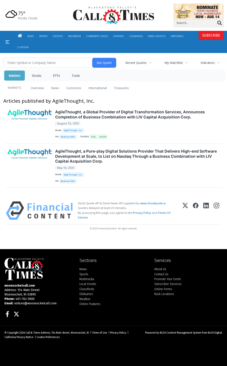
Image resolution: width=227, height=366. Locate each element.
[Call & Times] (38, 269)
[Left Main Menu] (7, 42)
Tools (76, 75)
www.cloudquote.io (153, 203)
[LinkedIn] (206, 210)
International (97, 88)
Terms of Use (99, 332)
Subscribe (211, 35)
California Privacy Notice (18, 337)
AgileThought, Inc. (73, 130)
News (55, 88)
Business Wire (68, 137)
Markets (14, 75)
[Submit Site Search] (220, 23)
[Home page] (113, 15)
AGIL (93, 137)
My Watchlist (173, 63)
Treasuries (121, 88)
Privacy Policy (142, 213)
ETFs (56, 75)
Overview (37, 88)
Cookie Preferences (48, 337)
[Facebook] (195, 210)
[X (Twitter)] (185, 210)
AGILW (102, 137)
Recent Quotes (136, 63)
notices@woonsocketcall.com (35, 303)
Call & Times (32, 332)
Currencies (73, 88)
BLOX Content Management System (180, 332)
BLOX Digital (215, 332)
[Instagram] (216, 210)
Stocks (36, 75)
